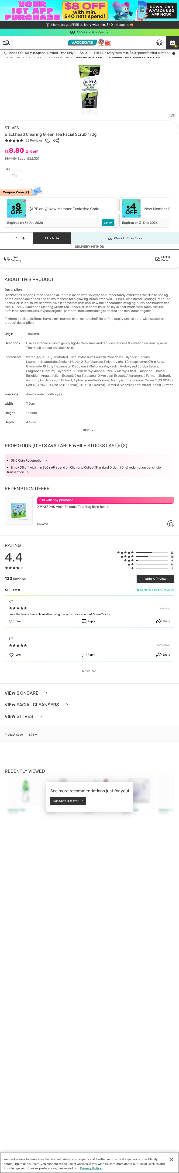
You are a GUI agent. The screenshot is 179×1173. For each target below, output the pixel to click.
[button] (172, 42)
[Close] (171, 1160)
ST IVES (12, 128)
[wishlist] (47, 140)
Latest (15, 589)
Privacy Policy (91, 1168)
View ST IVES (19, 716)
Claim (108, 223)
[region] (89, 1162)
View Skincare (22, 693)
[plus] (23, 238)
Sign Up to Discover (66, 800)
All (6, 589)
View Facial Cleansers (32, 704)
